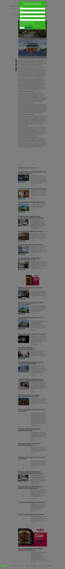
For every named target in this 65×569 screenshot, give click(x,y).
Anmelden (22, 27)
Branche (21, 18)
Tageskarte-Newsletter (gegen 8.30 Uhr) (27, 23)
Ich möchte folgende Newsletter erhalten (27, 22)
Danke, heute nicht (28, 27)
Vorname (21, 7)
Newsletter (5, 565)
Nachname (22, 10)
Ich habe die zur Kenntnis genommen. (31, 25)
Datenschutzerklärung (28, 25)
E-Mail (21, 14)
